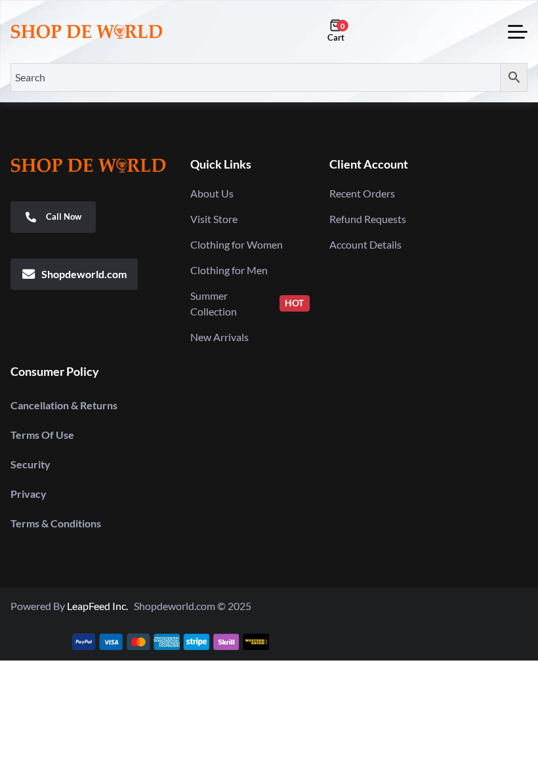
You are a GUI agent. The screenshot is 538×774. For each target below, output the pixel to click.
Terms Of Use (42, 434)
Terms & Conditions (55, 523)
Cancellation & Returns (63, 405)
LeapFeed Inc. (100, 606)
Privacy (28, 493)
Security (30, 464)
